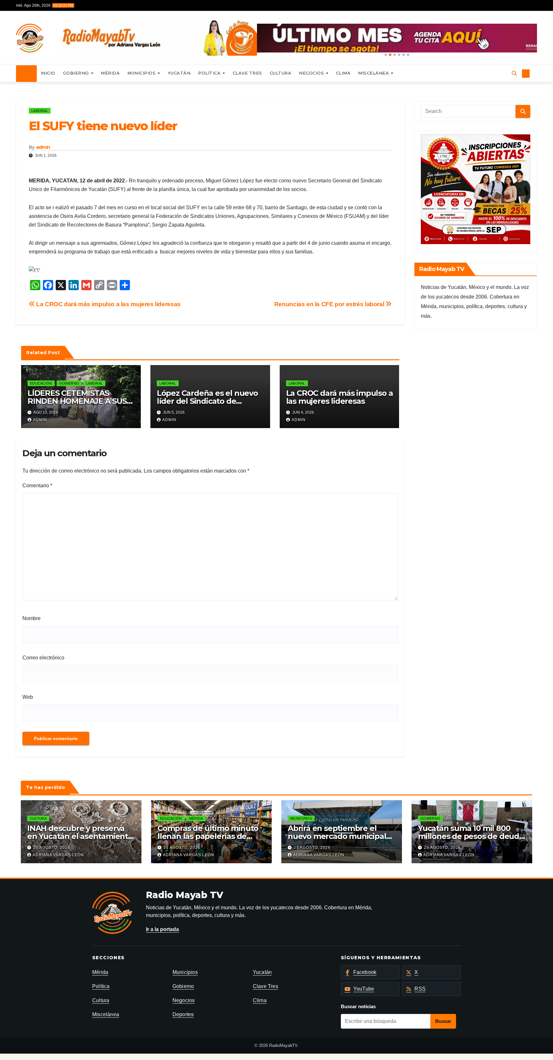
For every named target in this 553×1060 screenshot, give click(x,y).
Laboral (39, 111)
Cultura (281, 73)
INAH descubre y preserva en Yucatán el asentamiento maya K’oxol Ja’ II (80, 836)
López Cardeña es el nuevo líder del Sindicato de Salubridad (207, 401)
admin (43, 147)
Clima (343, 73)
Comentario (37, 485)
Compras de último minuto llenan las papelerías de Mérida (207, 836)
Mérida (110, 73)
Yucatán (179, 73)
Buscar (443, 1021)
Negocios (312, 73)
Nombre (31, 618)
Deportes (183, 1014)
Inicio (48, 73)
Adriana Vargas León (58, 855)
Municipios (142, 73)
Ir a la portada (162, 929)
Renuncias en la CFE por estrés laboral (330, 304)
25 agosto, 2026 (51, 847)
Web (27, 697)
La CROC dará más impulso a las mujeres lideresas (108, 304)
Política (210, 73)
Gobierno (77, 73)
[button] (385, 54)
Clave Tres (247, 73)
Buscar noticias (358, 1006)
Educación (41, 383)
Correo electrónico (43, 657)
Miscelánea (374, 73)
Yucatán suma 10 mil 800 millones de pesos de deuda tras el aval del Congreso (471, 836)
